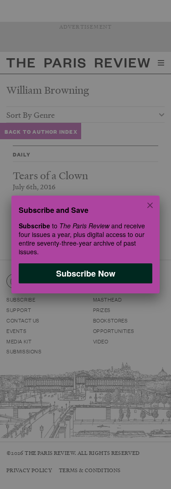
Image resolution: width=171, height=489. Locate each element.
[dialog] (85, 244)
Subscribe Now (85, 273)
